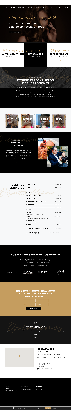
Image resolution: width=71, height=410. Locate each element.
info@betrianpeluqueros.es (10, 393)
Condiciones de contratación (26, 389)
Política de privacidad (25, 387)
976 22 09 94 (7, 395)
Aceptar (47, 408)
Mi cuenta (7, 386)
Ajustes (54, 408)
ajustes (41, 408)
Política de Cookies (24, 386)
